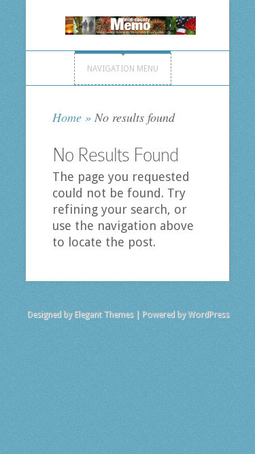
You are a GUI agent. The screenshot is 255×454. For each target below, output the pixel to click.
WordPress (208, 314)
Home (67, 117)
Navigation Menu (122, 69)
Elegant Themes (103, 314)
